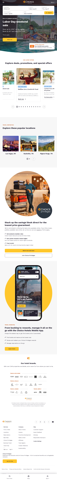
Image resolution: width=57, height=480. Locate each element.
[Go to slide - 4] (23, 107)
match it (39, 230)
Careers (21, 432)
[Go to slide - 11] (38, 107)
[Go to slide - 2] (19, 107)
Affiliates (21, 440)
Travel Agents (22, 443)
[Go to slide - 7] (29, 107)
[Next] (44, 106)
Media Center (22, 437)
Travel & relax (14, 381)
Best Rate (6, 437)
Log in (10, 449)
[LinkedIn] (44, 422)
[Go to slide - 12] (40, 107)
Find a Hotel (7, 429)
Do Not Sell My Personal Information (42, 469)
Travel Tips (6, 445)
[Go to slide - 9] (34, 107)
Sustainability (22, 448)
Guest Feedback (37, 432)
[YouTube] (53, 422)
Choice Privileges (8, 440)
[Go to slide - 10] (36, 107)
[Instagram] (40, 422)
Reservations (7, 435)
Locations (6, 432)
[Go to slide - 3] (21, 107)
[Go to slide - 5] (25, 107)
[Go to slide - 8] (32, 107)
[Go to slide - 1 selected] (17, 107)
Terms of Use (5, 469)
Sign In (52, 2)
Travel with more (15, 373)
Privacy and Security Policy (15, 469)
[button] (53, 46)
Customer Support (38, 429)
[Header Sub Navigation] (3, 2)
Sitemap (35, 435)
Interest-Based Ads (27, 469)
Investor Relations (23, 445)
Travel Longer (14, 389)
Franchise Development (25, 435)
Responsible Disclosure (39, 437)
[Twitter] (48, 422)
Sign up (5, 449)
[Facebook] (36, 422)
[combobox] (15, 8)
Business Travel (8, 443)
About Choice (22, 429)
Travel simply (37, 389)
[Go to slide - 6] (27, 107)
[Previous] (12, 106)
